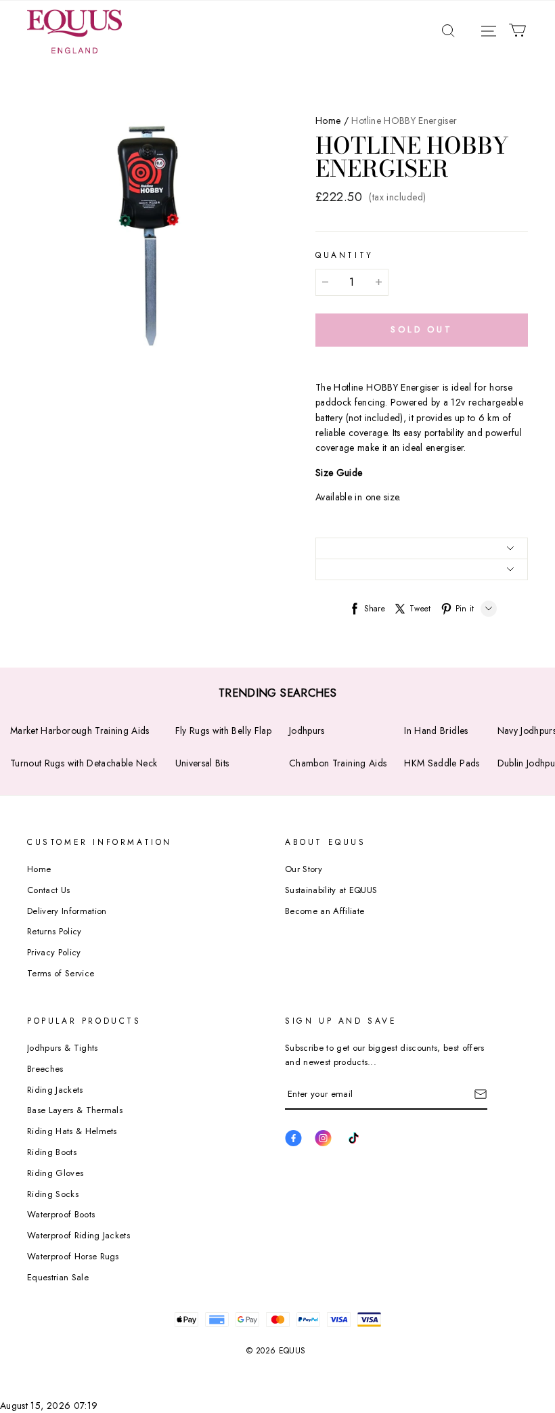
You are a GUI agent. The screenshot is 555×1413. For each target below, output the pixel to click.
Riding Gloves (55, 1173)
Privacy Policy (54, 952)
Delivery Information (67, 911)
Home (327, 120)
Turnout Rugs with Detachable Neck (84, 763)
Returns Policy (54, 931)
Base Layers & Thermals (75, 1110)
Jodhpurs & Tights (62, 1047)
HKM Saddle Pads (441, 763)
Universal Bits (202, 763)
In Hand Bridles (436, 730)
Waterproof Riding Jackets (78, 1235)
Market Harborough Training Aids (80, 730)
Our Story (303, 869)
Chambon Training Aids (337, 763)
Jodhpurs (307, 730)
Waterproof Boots (61, 1214)
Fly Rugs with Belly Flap (223, 730)
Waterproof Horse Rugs (73, 1256)
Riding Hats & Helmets (72, 1131)
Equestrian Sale (58, 1277)
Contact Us (48, 890)
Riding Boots (51, 1152)
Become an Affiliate (324, 911)
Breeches (45, 1068)
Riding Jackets (55, 1089)
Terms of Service (60, 973)
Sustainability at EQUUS (331, 890)
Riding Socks (53, 1194)
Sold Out (422, 329)
